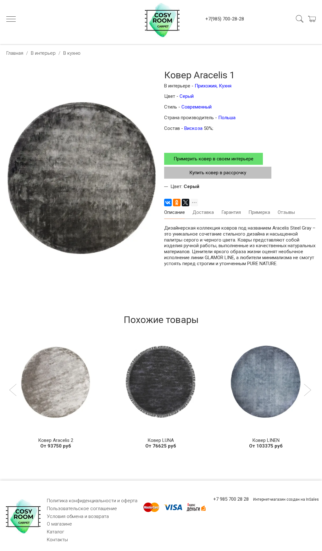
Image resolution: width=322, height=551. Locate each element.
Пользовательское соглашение (82, 508)
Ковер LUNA (160, 440)
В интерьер (43, 53)
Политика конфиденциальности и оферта (92, 501)
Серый (187, 96)
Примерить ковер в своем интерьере (213, 159)
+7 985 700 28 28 (231, 499)
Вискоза (194, 128)
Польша (227, 117)
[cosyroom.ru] (161, 19)
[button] (13, 391)
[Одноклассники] (176, 202)
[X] (185, 202)
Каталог (55, 532)
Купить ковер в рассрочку (217, 172)
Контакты (57, 540)
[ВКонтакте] (168, 202)
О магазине (59, 524)
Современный (196, 107)
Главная (14, 53)
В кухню (71, 53)
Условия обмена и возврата (78, 516)
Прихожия (206, 86)
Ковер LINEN (266, 440)
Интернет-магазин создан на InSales (286, 499)
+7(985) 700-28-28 (224, 19)
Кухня (225, 86)
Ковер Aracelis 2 (55, 440)
